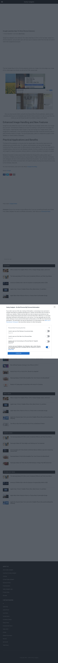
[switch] (48, 331)
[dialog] (29, 331)
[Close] (55, 307)
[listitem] (29, 328)
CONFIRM (18, 353)
